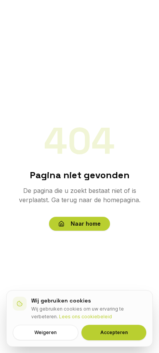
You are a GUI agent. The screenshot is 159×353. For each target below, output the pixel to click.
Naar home (86, 223)
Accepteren (114, 332)
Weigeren (45, 332)
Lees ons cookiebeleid (85, 316)
